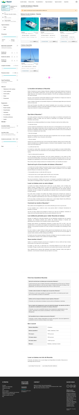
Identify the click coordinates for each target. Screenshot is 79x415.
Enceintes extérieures (8, 117)
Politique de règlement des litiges (8, 393)
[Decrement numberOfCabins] (12, 57)
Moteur (5, 27)
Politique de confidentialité (7, 386)
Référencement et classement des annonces (10, 392)
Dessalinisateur (6, 110)
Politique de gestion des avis (7, 395)
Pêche (4, 96)
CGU (3, 389)
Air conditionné (6, 114)
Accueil (22, 7)
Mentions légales (5, 390)
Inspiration (66, 1)
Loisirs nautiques (7, 91)
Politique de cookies (6, 388)
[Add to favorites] (37, 19)
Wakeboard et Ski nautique (9, 89)
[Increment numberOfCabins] (17, 57)
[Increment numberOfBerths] (17, 61)
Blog (3, 396)
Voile (4, 29)
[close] (76, 10)
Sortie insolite (6, 93)
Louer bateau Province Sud (34, 365)
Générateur (5, 112)
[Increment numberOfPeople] (17, 53)
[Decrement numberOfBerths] (12, 61)
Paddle (4, 119)
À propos (4, 385)
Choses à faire (31, 1)
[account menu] (76, 2)
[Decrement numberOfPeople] (12, 53)
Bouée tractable (6, 107)
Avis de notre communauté (24, 387)
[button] (68, 30)
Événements (6, 98)
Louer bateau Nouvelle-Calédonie (49, 365)
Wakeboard (6, 105)
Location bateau (23, 1)
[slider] (2, 37)
